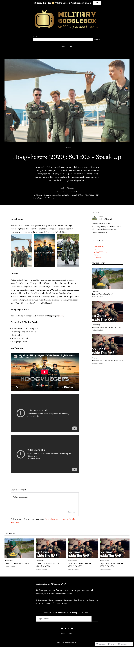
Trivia (96, 255)
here (61, 316)
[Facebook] (62, 628)
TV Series (67, 148)
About (69, 47)
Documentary (99, 247)
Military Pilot (83, 195)
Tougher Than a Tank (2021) (102, 294)
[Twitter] (65, 628)
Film (95, 249)
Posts (62, 47)
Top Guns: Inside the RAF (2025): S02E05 (107, 361)
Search (35, 37)
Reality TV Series (100, 252)
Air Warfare (37, 195)
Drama (60, 195)
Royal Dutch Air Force (46, 198)
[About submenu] (72, 46)
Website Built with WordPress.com (66, 642)
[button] (21, 250)
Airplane (46, 195)
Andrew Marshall (67, 188)
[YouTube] (72, 628)
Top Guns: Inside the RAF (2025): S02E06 (107, 327)
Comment (71, 512)
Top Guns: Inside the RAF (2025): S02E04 (111, 565)
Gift (97, 3)
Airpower (53, 195)
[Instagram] (69, 628)
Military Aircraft (70, 195)
